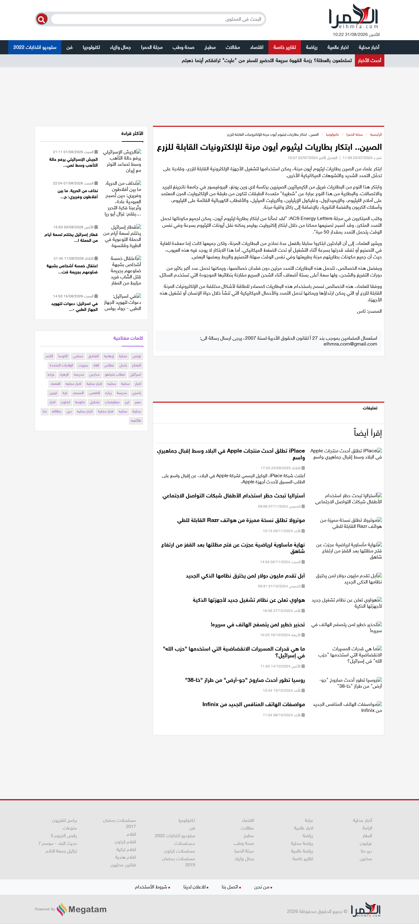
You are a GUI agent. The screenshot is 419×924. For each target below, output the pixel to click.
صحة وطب (183, 47)
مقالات (233, 47)
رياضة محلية (302, 843)
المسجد (78, 392)
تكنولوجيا (91, 47)
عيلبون (366, 843)
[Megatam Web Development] (70, 909)
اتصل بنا (230, 886)
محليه (111, 383)
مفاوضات (112, 402)
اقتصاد (256, 47)
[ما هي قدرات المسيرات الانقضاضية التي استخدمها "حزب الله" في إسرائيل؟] (345, 657)
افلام (131, 834)
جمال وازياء (120, 47)
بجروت (83, 365)
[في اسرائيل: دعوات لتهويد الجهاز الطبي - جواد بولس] (121, 302)
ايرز (127, 402)
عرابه (51, 374)
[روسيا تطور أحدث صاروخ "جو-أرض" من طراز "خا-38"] (345, 685)
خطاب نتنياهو (115, 374)
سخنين (366, 859)
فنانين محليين (123, 865)
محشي (78, 356)
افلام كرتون (125, 842)
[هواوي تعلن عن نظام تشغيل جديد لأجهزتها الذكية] (345, 605)
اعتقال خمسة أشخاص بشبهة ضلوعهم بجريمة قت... (72, 269)
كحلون (65, 402)
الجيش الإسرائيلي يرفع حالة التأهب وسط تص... (73, 162)
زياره (108, 392)
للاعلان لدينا (194, 886)
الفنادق (93, 356)
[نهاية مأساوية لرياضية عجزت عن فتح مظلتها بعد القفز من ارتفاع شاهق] (345, 552)
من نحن (261, 886)
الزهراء (64, 374)
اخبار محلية (94, 383)
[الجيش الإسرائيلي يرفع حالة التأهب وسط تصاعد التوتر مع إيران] (121, 160)
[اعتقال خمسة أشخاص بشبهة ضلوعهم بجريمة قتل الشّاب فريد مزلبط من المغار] (121, 270)
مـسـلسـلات (184, 843)
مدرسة (122, 392)
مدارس (94, 374)
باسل (123, 365)
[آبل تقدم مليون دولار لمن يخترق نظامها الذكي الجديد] (345, 580)
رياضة (311, 47)
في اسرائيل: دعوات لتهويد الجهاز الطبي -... (74, 307)
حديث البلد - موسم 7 (57, 843)
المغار (367, 836)
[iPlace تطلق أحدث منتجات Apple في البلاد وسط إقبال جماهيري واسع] (345, 456)
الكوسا (63, 356)
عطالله (56, 411)
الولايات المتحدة (61, 365)
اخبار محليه (73, 383)
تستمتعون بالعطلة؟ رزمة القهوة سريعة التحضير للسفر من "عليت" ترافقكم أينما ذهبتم (267, 60)
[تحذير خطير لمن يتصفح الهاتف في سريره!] (345, 629)
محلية (125, 383)
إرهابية (109, 356)
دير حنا (366, 851)
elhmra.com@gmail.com (350, 344)
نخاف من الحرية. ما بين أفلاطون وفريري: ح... (78, 194)
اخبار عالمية (338, 47)
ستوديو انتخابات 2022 (34, 47)
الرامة (367, 828)
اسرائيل (135, 374)
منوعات (70, 828)
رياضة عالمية (302, 851)
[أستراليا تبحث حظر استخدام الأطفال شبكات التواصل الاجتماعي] (345, 500)
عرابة (309, 820)
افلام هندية (125, 857)
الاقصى (94, 392)
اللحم (49, 356)
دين (69, 411)
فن (70, 47)
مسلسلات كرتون (179, 851)
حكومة (80, 402)
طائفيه (136, 420)
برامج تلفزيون (64, 820)
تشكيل (95, 402)
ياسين (136, 392)
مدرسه (79, 374)
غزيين (53, 392)
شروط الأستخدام (151, 886)
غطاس (109, 365)
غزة (65, 392)
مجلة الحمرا (152, 47)
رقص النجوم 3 (64, 836)
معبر (138, 402)
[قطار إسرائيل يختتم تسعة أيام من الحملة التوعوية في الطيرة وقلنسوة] (121, 236)
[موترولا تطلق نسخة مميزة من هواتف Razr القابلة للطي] (345, 525)
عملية (123, 356)
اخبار (138, 383)
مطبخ (210, 47)
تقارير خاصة (285, 47)
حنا (45, 411)
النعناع (136, 365)
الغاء (96, 365)
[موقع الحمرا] (353, 17)
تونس (137, 356)
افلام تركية (126, 849)
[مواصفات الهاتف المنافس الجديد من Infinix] (345, 709)
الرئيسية (376, 134)
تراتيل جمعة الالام (61, 851)
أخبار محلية (369, 47)
